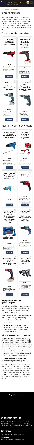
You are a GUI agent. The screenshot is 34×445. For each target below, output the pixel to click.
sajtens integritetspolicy (17, 439)
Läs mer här (9, 76)
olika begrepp (5, 27)
